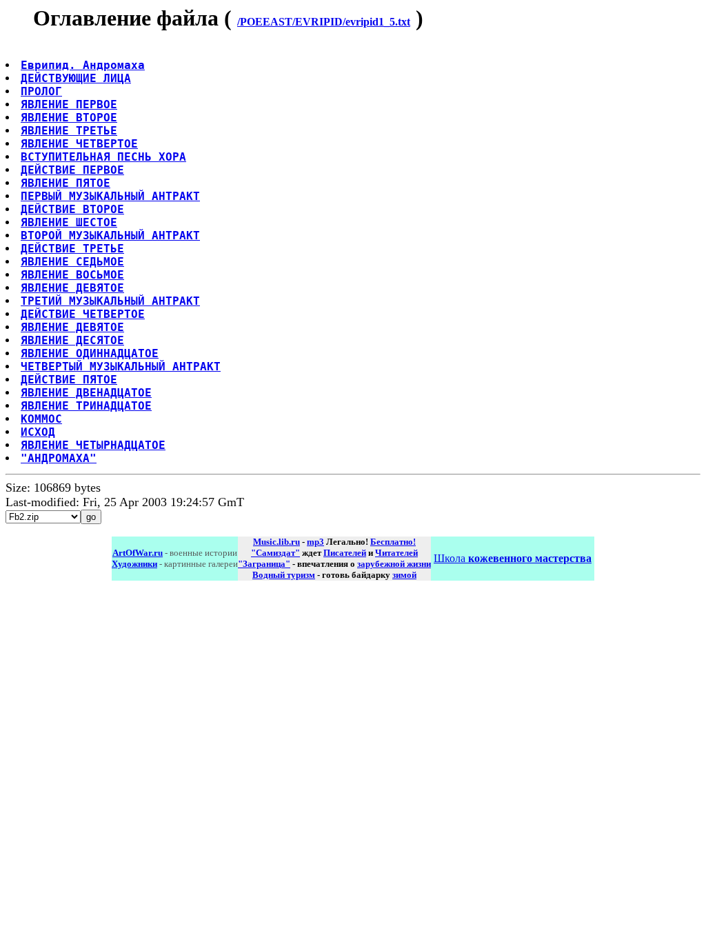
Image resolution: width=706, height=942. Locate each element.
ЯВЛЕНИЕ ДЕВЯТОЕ (72, 287)
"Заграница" (264, 564)
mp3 (315, 542)
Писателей (344, 553)
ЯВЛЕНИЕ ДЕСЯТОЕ (72, 340)
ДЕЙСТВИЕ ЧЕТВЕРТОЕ (83, 314)
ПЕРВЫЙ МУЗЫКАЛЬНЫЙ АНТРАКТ (110, 196)
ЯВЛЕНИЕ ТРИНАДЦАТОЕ (86, 405)
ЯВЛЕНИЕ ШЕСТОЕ (69, 222)
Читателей (396, 553)
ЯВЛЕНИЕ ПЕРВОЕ (69, 104)
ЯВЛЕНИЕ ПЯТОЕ (65, 183)
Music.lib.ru (276, 542)
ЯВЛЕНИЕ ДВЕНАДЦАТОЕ (86, 392)
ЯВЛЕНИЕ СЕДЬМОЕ (72, 261)
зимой (404, 575)
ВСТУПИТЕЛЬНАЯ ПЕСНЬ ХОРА (103, 156)
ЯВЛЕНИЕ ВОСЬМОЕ (72, 274)
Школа (513, 558)
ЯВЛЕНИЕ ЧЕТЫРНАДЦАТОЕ (93, 445)
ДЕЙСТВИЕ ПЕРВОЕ (72, 170)
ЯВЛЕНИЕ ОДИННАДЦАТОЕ (90, 353)
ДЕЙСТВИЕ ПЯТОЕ (69, 379)
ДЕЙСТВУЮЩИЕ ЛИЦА (76, 78)
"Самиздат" (275, 553)
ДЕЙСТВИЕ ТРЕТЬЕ (72, 248)
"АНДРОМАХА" (59, 458)
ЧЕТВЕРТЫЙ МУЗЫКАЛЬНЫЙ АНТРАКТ (121, 366)
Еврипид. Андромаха (83, 65)
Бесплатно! (393, 542)
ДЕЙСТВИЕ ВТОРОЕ (72, 209)
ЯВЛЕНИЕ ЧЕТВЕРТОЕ (79, 143)
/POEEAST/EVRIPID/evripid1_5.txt (323, 22)
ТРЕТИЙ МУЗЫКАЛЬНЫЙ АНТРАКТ (110, 301)
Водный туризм (283, 575)
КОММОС (41, 418)
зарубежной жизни (394, 564)
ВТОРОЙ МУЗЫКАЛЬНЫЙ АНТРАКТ (110, 235)
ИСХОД (38, 432)
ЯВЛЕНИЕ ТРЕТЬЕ (69, 130)
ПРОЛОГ (41, 91)
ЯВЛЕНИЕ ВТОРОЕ (69, 117)
